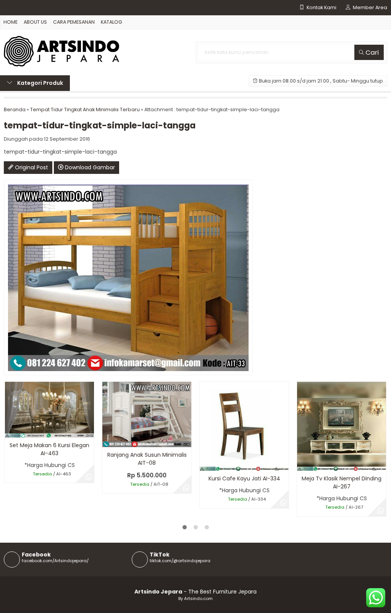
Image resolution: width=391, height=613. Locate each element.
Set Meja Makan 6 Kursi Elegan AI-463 (49, 449)
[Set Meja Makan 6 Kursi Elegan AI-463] (49, 409)
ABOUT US (35, 22)
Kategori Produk (39, 83)
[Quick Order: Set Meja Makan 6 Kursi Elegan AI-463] (10, 430)
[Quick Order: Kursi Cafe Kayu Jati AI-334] (205, 464)
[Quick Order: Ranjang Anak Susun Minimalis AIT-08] (107, 440)
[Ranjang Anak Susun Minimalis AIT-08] (146, 414)
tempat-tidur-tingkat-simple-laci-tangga (100, 125)
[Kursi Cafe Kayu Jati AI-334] (244, 426)
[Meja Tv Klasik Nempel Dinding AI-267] (341, 426)
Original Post (30, 167)
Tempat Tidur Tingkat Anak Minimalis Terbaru (85, 109)
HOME (10, 22)
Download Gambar (89, 167)
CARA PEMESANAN (74, 22)
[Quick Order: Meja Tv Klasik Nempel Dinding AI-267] (302, 464)
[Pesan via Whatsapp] (88, 477)
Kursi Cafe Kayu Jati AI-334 (244, 478)
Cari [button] (371, 52)
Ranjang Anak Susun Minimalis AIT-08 (147, 459)
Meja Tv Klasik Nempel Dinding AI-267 (341, 482)
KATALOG (111, 22)
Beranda (15, 109)
